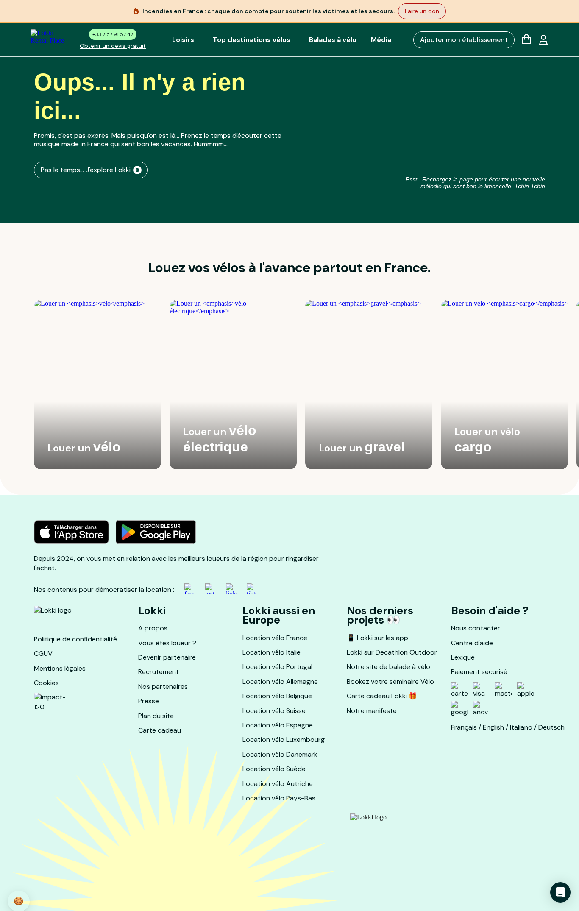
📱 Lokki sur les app (377, 637)
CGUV (43, 653)
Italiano (521, 727)
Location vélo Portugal (277, 666)
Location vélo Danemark (279, 754)
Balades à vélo (332, 39)
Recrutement (158, 671)
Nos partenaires (163, 686)
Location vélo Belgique (277, 695)
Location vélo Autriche (277, 783)
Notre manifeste (372, 710)
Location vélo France (274, 637)
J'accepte (157, 868)
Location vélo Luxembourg (283, 739)
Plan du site (156, 715)
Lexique (463, 657)
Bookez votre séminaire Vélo (390, 681)
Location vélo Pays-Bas (278, 798)
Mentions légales (60, 668)
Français (464, 727)
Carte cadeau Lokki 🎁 (382, 695)
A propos (152, 628)
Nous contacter (475, 628)
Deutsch (551, 727)
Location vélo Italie (271, 652)
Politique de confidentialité (75, 639)
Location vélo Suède (274, 768)
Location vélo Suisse (274, 710)
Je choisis (97, 868)
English (493, 727)
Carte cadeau (159, 730)
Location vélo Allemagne (280, 681)
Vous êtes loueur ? (167, 642)
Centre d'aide (472, 642)
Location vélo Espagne (277, 725)
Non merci (38, 868)
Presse (148, 700)
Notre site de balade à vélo (388, 666)
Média (381, 39)
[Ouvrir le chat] (560, 892)
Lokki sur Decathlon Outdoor (392, 652)
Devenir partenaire (167, 657)
